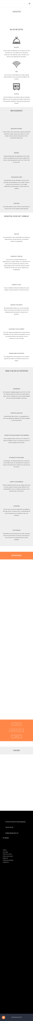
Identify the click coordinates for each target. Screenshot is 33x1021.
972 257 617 (16, 736)
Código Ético (6, 862)
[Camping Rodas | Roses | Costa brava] (9, 3)
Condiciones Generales (8, 860)
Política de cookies (7, 854)
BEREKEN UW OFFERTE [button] (16, 730)
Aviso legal (5, 852)
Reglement (5, 858)
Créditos (5, 850)
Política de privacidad (8, 856)
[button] (3, 845)
